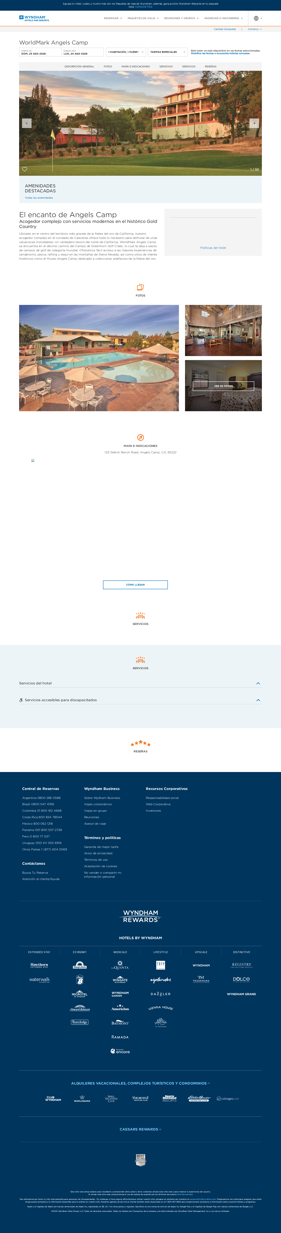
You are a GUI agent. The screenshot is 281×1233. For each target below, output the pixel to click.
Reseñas (210, 66)
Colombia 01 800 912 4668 (41, 810)
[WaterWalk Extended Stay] (39, 980)
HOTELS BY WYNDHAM (140, 938)
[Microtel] (79, 994)
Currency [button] (253, 29)
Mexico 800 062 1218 (37, 823)
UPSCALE (201, 952)
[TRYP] (160, 966)
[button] (27, 123)
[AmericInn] (120, 1009)
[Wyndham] (201, 966)
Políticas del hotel (213, 248)
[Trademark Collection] (201, 980)
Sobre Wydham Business (102, 798)
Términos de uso (96, 859)
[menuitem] (113, 18)
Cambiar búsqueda (225, 29)
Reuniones (91, 817)
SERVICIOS (188, 66)
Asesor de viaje (95, 823)
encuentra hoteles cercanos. (233, 53)
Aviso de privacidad (98, 853)
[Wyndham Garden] (120, 994)
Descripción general (79, 66)
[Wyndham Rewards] (140, 916)
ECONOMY (80, 952)
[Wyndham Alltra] (160, 1023)
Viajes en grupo (95, 810)
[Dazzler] (160, 994)
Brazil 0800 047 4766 (38, 804)
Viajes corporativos (98, 804)
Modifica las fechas (202, 53)
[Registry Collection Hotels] (241, 966)
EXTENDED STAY (39, 952)
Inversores (153, 810)
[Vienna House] (160, 1009)
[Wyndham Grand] (241, 994)
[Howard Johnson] (79, 1009)
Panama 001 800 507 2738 (42, 830)
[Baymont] (120, 1023)
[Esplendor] (160, 980)
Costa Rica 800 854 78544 (42, 817)
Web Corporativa (158, 804)
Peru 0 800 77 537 (36, 836)
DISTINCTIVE (241, 952)
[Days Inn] (79, 966)
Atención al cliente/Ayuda (40, 879)
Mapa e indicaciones (136, 66)
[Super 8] (79, 980)
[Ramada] (120, 1037)
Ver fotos (223, 386)
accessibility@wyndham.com (203, 1199)
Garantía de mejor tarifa (101, 847)
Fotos (108, 66)
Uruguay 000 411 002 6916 (41, 843)
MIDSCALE (120, 952)
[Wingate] (120, 980)
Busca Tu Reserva (35, 872)
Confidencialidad (184, 1194)
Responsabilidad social (162, 798)
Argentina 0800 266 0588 (41, 798)
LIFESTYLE (160, 952)
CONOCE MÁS (143, 6)
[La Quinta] (120, 966)
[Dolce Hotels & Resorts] (241, 980)
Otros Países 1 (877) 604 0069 (44, 849)
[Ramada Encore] (120, 1051)
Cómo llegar (135, 584)
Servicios (166, 66)
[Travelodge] (79, 1023)
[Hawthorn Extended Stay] (39, 966)
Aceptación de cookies (100, 866)
